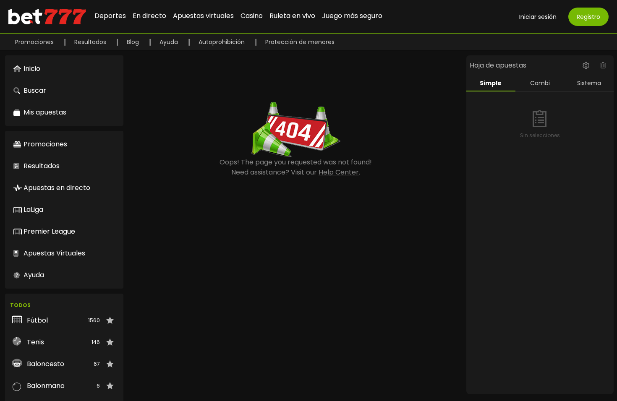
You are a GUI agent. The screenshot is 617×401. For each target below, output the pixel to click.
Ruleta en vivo (292, 16)
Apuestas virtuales (203, 16)
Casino (252, 16)
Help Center (339, 172)
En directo (149, 16)
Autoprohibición (222, 42)
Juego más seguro (352, 16)
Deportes (110, 16)
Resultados (91, 42)
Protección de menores (300, 42)
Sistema (589, 83)
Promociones (35, 42)
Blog (134, 42)
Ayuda (169, 42)
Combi (540, 83)
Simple (491, 83)
